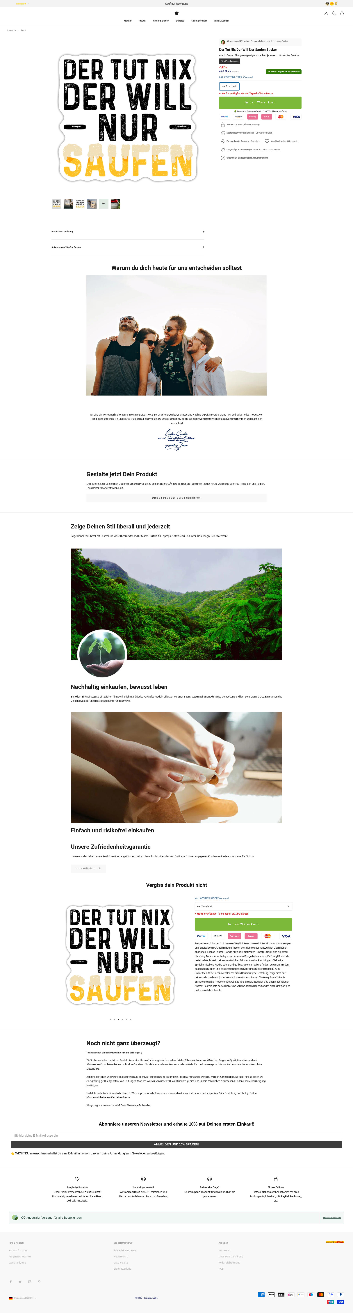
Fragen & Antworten (20, 1256)
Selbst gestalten (199, 20)
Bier (22, 30)
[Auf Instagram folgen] (30, 1282)
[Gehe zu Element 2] (68, 204)
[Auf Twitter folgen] (20, 1282)
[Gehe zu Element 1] (56, 204)
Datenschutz (121, 1262)
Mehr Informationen (332, 1217)
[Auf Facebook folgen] (11, 1282)
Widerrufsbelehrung (229, 1262)
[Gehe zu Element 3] (80, 204)
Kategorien (12, 30)
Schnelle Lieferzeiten (125, 1250)
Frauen (142, 20)
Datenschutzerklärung (231, 1256)
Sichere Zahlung (122, 1268)
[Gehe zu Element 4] (92, 204)
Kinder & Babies (161, 20)
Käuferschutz (121, 1256)
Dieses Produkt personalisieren (176, 497)
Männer (127, 20)
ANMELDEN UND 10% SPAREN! (176, 1144)
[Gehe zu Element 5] (104, 204)
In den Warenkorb (260, 102)
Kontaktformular (18, 1250)
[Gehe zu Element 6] (115, 204)
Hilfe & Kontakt (221, 20)
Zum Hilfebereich (88, 868)
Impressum (225, 1250)
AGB (221, 1268)
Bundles (180, 20)
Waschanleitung (17, 1262)
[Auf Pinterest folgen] (39, 1282)
